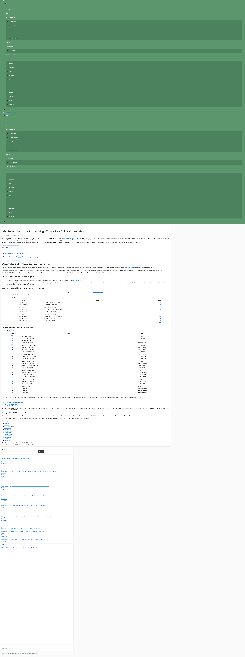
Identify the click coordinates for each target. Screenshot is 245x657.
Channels (8, 59)
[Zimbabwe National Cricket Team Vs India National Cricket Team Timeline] (4, 510)
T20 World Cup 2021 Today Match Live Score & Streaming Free (18, 444)
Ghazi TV (11, 79)
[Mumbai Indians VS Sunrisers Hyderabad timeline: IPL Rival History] (4, 535)
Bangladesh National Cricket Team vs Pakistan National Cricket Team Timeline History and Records (35, 517)
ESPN (10, 71)
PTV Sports (11, 88)
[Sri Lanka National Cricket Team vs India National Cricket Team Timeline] (4, 465)
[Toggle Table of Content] (3, 251)
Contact (8, 9)
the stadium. (79, 280)
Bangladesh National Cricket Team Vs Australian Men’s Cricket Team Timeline (29, 486)
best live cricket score (130, 267)
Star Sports (11, 96)
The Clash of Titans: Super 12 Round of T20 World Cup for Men (21, 258)
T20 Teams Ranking (13, 21)
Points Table (11, 104)
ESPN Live (6, 425)
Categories (4, 647)
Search (3, 449)
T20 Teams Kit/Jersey (13, 25)
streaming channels (126, 272)
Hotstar (10, 83)
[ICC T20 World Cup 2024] (9, 0)
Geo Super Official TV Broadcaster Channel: (15, 260)
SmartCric (11, 92)
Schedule (8, 42)
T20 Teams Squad (10, 54)
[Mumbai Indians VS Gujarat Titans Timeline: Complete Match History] (4, 543)
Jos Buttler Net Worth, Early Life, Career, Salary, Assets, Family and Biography (29, 528)
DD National (11, 67)
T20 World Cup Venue (13, 38)
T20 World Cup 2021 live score (73, 238)
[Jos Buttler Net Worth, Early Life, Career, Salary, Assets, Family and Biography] (4, 529)
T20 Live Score (9, 46)
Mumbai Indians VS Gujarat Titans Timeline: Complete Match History (27, 539)
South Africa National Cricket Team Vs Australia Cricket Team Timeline (27, 495)
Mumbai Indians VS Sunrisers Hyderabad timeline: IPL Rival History (27, 531)
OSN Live (6, 423)
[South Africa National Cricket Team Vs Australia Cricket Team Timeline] (4, 500)
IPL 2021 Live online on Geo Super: (11, 255)
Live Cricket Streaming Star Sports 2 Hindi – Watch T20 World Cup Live (20, 443)
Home (7, 13)
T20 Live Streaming (13, 50)
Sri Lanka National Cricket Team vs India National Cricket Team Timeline (28, 460)
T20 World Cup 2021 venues (11, 405)
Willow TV (11, 100)
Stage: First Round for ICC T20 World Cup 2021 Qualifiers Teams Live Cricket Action (24, 257)
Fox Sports (11, 75)
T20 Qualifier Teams (13, 29)
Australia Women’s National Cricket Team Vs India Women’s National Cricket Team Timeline (33, 471)
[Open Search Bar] (4, 109)
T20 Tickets (11, 34)
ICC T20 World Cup (10, 17)
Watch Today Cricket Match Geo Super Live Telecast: (15, 253)
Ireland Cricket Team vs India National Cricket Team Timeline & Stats (19, 458)
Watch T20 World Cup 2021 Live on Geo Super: (14, 256)
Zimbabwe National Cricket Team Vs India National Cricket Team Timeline (28, 505)
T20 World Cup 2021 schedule (11, 404)
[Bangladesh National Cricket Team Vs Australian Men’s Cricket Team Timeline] (4, 490)
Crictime (11, 63)
